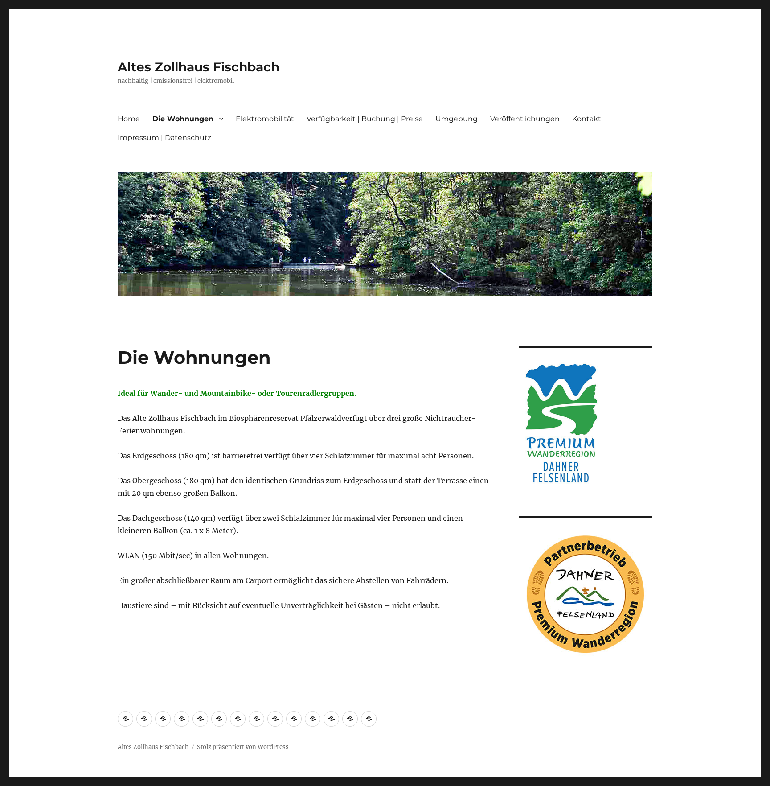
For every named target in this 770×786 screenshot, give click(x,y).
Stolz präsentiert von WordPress (243, 747)
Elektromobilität (265, 119)
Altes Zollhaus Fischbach (198, 66)
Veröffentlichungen (525, 119)
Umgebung (456, 119)
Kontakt (586, 119)
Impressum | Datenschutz (164, 137)
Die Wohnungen (182, 119)
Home (129, 119)
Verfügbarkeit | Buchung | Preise (365, 119)
